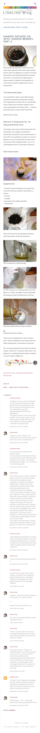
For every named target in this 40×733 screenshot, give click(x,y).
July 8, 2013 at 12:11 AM (17, 586)
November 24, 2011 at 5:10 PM (19, 426)
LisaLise (12, 432)
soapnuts (30, 142)
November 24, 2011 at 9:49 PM (19, 442)
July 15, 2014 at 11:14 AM (17, 671)
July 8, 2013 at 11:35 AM (17, 608)
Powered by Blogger (21, 723)
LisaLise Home (8, 27)
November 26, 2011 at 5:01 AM (19, 550)
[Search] (35, 3)
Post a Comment (9, 710)
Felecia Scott (13, 398)
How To (18, 27)
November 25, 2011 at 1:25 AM (19, 467)
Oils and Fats (24, 387)
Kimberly (12, 677)
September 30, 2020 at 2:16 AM (19, 691)
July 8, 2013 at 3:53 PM (16, 622)
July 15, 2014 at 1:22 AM (17, 641)
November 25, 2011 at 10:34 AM (19, 527)
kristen (12, 628)
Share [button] (5, 387)
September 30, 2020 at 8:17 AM (19, 705)
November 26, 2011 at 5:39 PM (19, 564)
